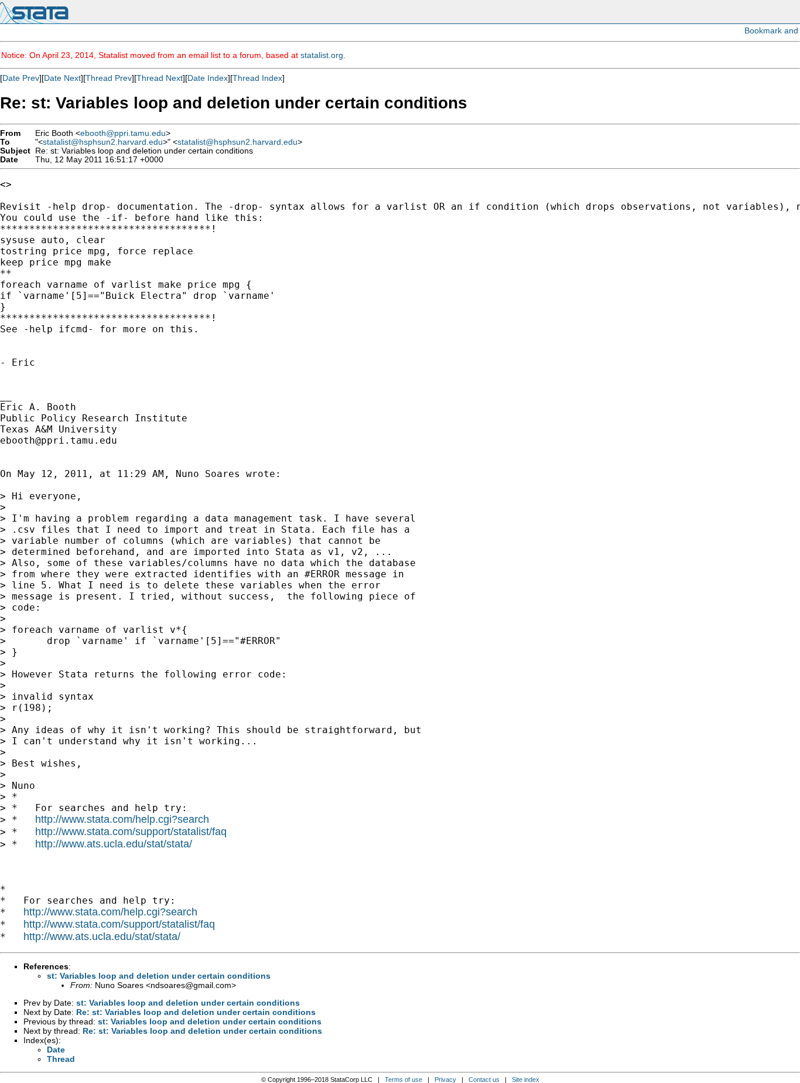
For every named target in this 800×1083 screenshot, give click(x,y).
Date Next (62, 78)
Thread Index (257, 78)
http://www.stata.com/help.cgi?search (122, 819)
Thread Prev (109, 78)
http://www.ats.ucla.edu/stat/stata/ (113, 844)
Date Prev (20, 78)
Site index (525, 1079)
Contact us (484, 1079)
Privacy (445, 1079)
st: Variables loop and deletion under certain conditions (159, 975)
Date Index (207, 78)
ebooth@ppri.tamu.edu (123, 133)
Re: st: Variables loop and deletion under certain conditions (196, 1012)
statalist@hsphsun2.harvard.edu (103, 142)
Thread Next (159, 78)
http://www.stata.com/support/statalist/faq (131, 831)
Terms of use (403, 1079)
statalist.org (321, 55)
